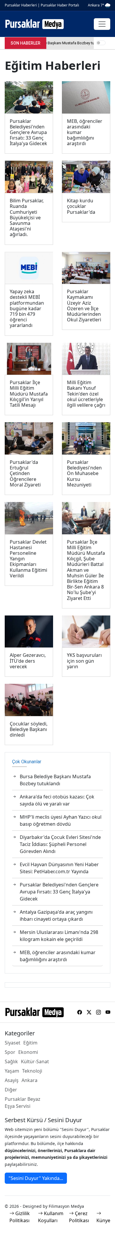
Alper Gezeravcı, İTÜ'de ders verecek (28, 660)
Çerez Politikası (79, 1217)
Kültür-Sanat (35, 1061)
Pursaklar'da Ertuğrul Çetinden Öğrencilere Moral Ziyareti (25, 473)
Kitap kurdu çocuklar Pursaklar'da (81, 206)
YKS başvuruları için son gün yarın (84, 660)
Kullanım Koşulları (50, 1217)
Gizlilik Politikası (19, 1217)
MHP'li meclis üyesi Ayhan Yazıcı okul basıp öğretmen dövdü (60, 820)
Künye (103, 1220)
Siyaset (12, 1042)
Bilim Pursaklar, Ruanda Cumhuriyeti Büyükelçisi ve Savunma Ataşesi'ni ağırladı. (27, 217)
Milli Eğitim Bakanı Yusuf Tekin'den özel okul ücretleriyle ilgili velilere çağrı (86, 394)
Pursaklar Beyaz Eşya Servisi (22, 1102)
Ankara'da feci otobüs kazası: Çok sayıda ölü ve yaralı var (57, 800)
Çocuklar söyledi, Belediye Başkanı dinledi (28, 729)
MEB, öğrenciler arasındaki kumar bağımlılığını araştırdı (84, 132)
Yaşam (12, 1071)
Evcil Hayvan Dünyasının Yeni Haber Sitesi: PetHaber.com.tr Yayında (59, 868)
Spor (10, 1052)
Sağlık (11, 1061)
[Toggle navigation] (102, 24)
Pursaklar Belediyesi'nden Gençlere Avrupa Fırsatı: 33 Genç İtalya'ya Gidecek (28, 132)
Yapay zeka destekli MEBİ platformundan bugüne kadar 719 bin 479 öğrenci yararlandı (27, 308)
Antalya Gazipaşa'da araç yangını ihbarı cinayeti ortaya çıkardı (56, 915)
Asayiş (12, 1080)
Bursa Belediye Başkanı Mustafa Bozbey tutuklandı (55, 780)
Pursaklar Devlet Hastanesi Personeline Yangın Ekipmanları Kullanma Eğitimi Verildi (28, 559)
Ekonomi (28, 1052)
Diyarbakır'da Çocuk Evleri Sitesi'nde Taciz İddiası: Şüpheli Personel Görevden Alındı (60, 844)
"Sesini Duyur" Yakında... (36, 1178)
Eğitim (30, 1042)
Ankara (29, 1080)
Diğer (11, 1089)
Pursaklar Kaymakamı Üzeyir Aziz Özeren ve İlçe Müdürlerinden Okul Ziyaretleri (84, 306)
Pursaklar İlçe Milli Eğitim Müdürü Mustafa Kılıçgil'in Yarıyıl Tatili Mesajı (29, 394)
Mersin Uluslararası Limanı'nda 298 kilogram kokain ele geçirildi (59, 935)
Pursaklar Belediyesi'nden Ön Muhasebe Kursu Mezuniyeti (84, 473)
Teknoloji (32, 1071)
